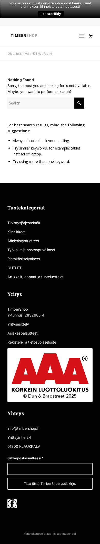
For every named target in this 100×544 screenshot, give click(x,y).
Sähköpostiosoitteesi (25, 458)
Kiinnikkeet (16, 232)
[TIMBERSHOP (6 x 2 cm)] (41, 35)
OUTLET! (15, 268)
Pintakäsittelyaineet (23, 259)
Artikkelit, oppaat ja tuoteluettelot (35, 277)
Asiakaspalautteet (22, 333)
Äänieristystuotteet (23, 241)
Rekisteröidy (51, 13)
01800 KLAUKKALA (24, 446)
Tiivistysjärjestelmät (23, 223)
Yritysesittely (18, 324)
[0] (91, 46)
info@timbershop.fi (23, 428)
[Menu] (81, 36)
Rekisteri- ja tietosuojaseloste (31, 342)
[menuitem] (82, 36)
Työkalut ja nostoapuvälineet (31, 250)
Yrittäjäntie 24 (19, 437)
